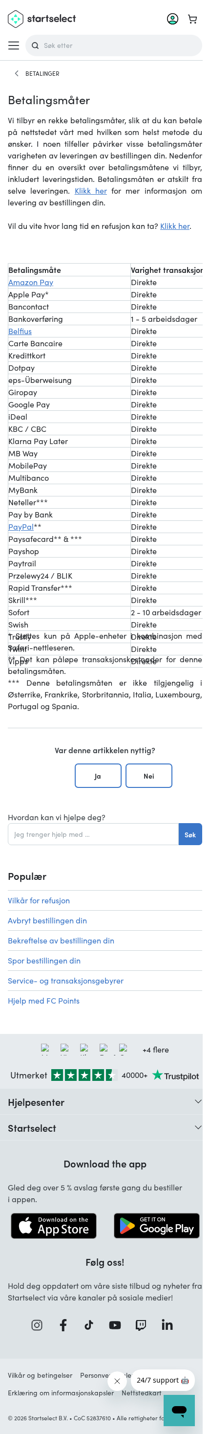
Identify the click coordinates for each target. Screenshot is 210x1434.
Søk (190, 834)
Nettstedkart (142, 1392)
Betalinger (42, 73)
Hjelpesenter (36, 1101)
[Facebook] (66, 1325)
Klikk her (91, 190)
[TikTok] (92, 1325)
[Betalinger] (17, 73)
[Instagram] (40, 1325)
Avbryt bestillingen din (47, 920)
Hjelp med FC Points (44, 1000)
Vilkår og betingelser (40, 1375)
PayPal (21, 526)
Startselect (32, 1127)
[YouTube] (118, 1325)
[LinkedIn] (170, 1325)
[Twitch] (144, 1325)
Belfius (20, 331)
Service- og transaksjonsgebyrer (66, 980)
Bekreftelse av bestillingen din (61, 940)
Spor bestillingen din (44, 960)
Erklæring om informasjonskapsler (61, 1392)
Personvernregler (107, 1375)
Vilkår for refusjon (39, 900)
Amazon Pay (30, 282)
